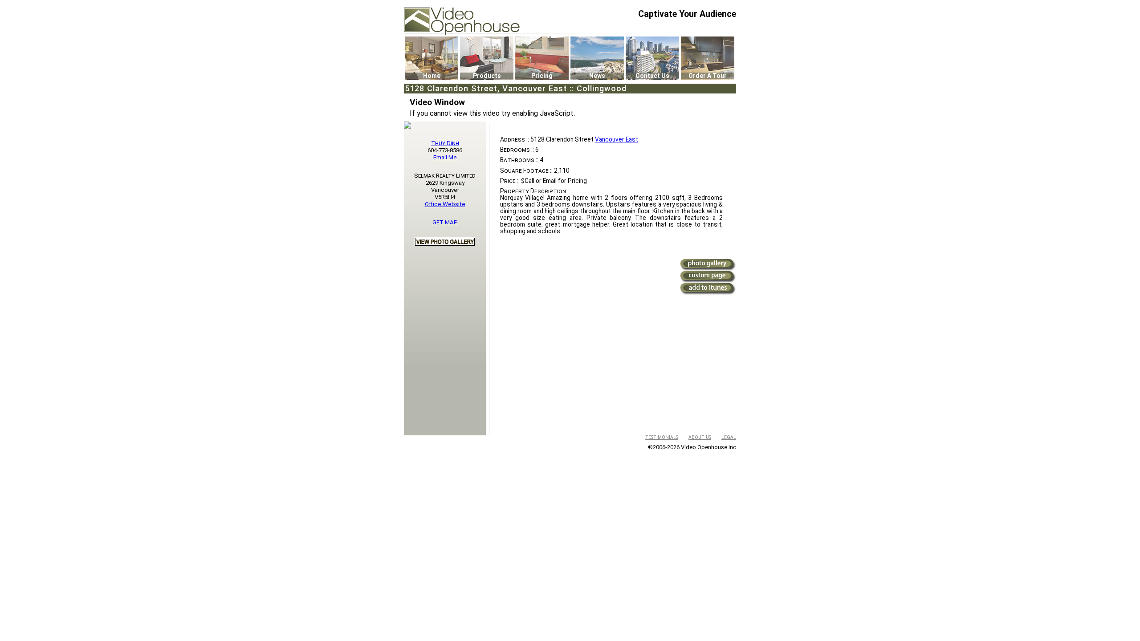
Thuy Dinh (445, 143)
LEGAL (728, 437)
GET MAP (445, 222)
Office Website (445, 204)
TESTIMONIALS (661, 437)
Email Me (445, 157)
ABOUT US (699, 437)
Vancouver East (616, 139)
